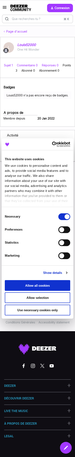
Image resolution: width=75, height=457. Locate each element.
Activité (12, 135)
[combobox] (37, 19)
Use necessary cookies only (37, 310)
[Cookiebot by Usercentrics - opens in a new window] (53, 144)
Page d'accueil (16, 31)
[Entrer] (7, 19)
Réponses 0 (50, 65)
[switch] (64, 229)
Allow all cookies (37, 285)
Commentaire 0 (28, 65)
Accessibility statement (54, 322)
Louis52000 (26, 45)
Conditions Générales (20, 322)
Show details (52, 272)
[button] (4, 9)
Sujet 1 (9, 65)
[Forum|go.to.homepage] (20, 8)
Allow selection (37, 297)
